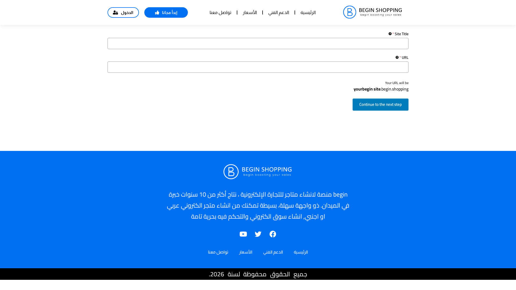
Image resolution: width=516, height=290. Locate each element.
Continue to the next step (380, 104)
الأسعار (250, 12)
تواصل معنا (220, 12)
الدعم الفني (278, 12)
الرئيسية (308, 12)
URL (403, 57)
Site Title (400, 34)
